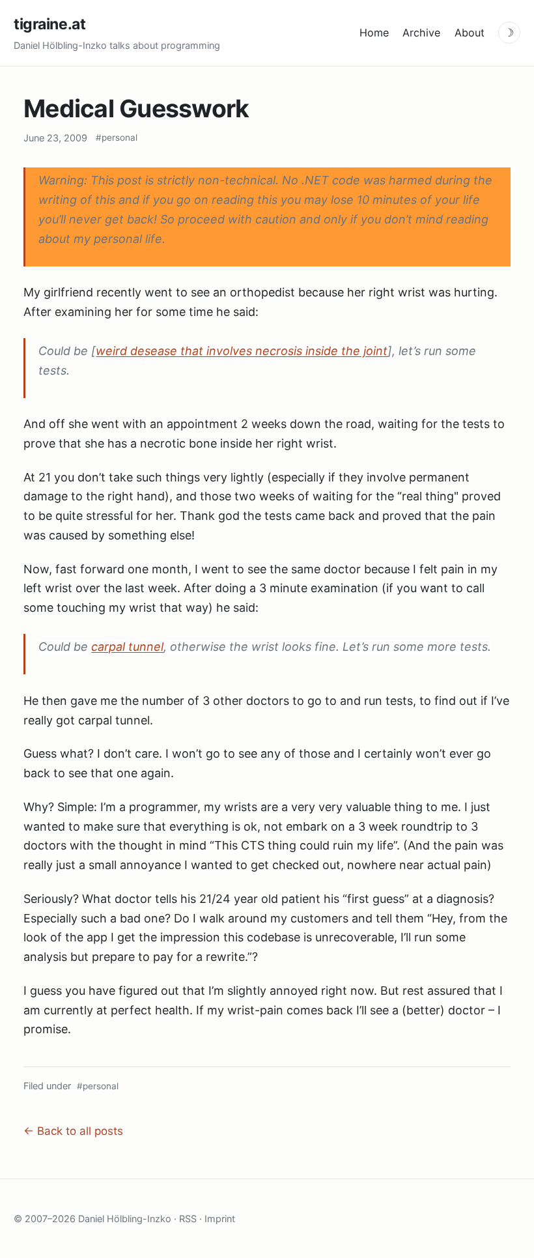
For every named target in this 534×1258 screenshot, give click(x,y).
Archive (421, 32)
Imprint (219, 1218)
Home (374, 32)
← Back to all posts (73, 1130)
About (470, 32)
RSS (188, 1218)
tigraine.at (49, 24)
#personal (116, 137)
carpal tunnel (127, 646)
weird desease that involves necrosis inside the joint (241, 351)
